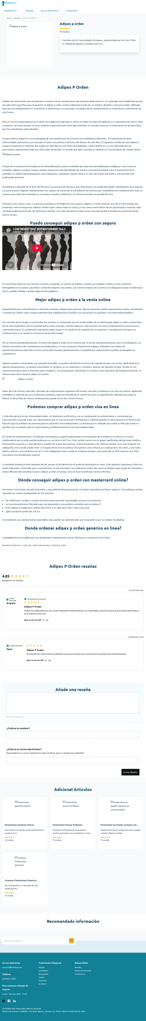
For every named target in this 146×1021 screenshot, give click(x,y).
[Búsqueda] (71, 940)
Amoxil (41, 967)
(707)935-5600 (9, 978)
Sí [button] (43, 620)
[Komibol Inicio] (11, 3)
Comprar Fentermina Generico (17, 854)
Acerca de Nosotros (83, 970)
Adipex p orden (29, 18)
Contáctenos (80, 974)
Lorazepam (43, 970)
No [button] (47, 620)
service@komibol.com (12, 967)
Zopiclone (42, 980)
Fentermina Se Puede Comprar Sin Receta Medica (119, 800)
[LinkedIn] (14, 1000)
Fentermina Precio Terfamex (64, 798)
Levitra (41, 977)
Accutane (42, 984)
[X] (3, 1000)
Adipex (17, 18)
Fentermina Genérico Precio (16, 798)
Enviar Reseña (130, 772)
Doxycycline (43, 974)
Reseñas (78, 967)
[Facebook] (9, 1000)
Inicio (9, 18)
